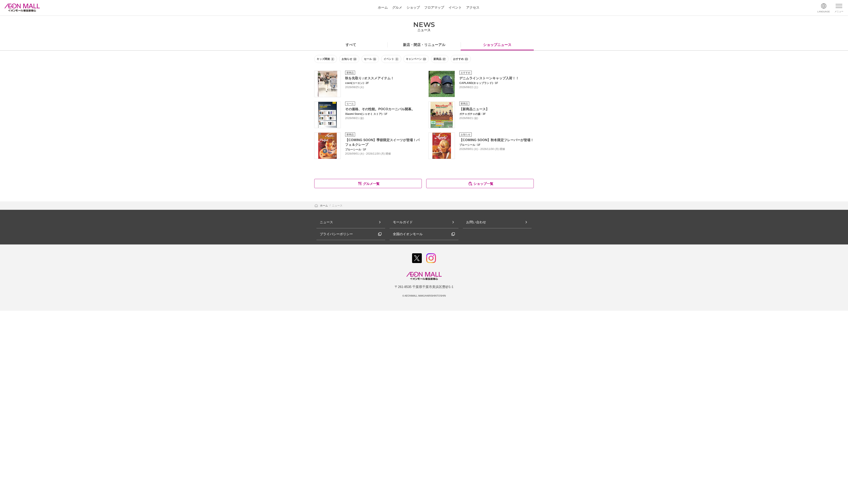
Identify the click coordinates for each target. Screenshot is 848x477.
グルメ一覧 (371, 184)
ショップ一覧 (483, 184)
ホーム (324, 205)
